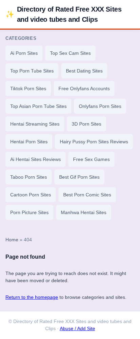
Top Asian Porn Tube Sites (38, 106)
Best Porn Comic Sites (87, 194)
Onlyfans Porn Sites (100, 106)
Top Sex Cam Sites (70, 53)
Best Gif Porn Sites (79, 177)
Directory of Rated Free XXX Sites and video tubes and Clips (63, 14)
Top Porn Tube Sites (32, 71)
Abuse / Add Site (77, 328)
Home (11, 239)
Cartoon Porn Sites (30, 194)
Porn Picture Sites (29, 212)
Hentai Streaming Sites (34, 124)
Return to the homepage (31, 297)
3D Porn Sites (86, 124)
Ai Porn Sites (24, 53)
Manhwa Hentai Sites (83, 212)
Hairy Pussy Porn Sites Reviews (94, 141)
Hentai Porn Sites (29, 141)
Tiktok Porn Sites (28, 88)
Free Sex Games (91, 159)
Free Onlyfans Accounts (84, 88)
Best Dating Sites (84, 71)
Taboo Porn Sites (28, 177)
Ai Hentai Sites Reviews (35, 159)
